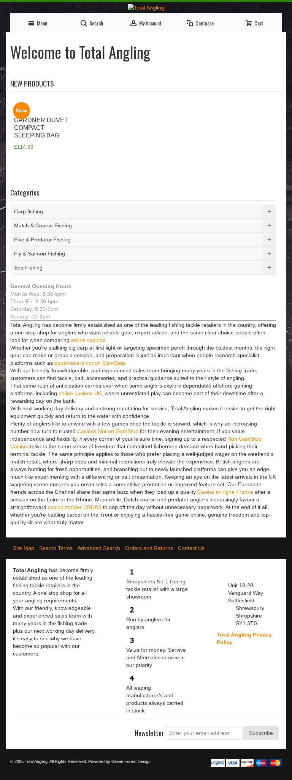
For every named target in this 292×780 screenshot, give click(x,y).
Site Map (23, 548)
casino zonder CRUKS (75, 507)
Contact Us (191, 548)
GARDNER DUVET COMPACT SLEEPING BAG (41, 128)
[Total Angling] (146, 7)
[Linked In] (74, 730)
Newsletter (149, 733)
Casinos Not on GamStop (107, 431)
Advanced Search (99, 548)
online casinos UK (80, 393)
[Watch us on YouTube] (60, 730)
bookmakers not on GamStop (89, 363)
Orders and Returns (149, 548)
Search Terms (56, 548)
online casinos (88, 340)
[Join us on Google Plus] (46, 730)
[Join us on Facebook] (19, 730)
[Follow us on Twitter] (33, 730)
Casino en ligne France (225, 492)
